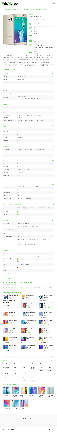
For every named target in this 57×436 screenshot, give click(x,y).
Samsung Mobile (17, 292)
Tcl (50, 364)
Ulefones (33, 364)
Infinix (32, 377)
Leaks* (15, 377)
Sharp (24, 367)
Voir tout (52, 360)
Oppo (41, 370)
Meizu (33, 374)
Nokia (15, 374)
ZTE (6, 364)
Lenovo (50, 374)
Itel (24, 377)
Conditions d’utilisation (28, 420)
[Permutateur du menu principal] (54, 3)
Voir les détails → (7, 305)
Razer (50, 367)
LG (41, 374)
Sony (15, 367)
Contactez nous (28, 422)
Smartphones (37, 18)
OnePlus (50, 370)
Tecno (41, 364)
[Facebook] (49, 429)
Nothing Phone (6, 374)
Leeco (6, 377)
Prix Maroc (12, 429)
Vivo (24, 364)
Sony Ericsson (6, 367)
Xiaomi (15, 364)
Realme (41, 367)
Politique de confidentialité (28, 418)
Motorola (24, 374)
